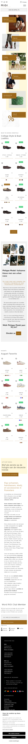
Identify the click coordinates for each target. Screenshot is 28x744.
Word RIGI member (8, 622)
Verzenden (6, 699)
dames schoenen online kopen (12, 505)
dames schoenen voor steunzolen (15, 568)
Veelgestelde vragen (9, 704)
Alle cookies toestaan (14, 733)
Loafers (13, 232)
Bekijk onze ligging (8, 649)
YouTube (21, 628)
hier (18, 333)
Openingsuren (7, 656)
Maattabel (6, 707)
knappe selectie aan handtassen (13, 516)
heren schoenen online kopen (12, 503)
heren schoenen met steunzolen (13, 570)
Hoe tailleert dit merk (9, 709)
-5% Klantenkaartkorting (10, 702)
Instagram (13, 628)
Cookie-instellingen (14, 741)
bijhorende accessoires (12, 518)
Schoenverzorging (8, 706)
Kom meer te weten (8, 729)
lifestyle (6, 520)
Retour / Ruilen (8, 701)
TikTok (12, 630)
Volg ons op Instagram (10, 474)
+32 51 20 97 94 (8, 669)
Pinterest (5, 630)
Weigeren (14, 737)
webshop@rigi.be (8, 654)
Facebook (5, 628)
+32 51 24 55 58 (8, 653)
